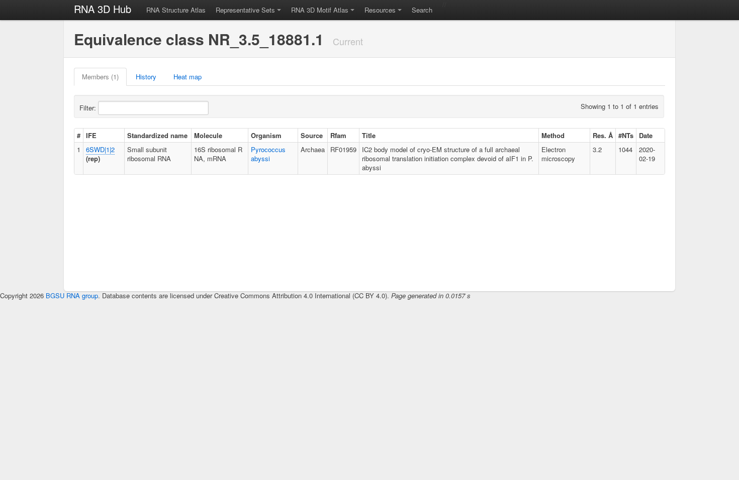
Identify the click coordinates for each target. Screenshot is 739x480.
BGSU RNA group (72, 295)
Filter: (88, 107)
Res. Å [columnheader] (603, 135)
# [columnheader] (78, 135)
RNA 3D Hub (102, 9)
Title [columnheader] (369, 135)
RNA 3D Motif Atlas (319, 10)
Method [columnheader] (553, 135)
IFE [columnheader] (91, 135)
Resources (380, 10)
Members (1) (100, 76)
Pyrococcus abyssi (268, 154)
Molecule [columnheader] (208, 135)
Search (422, 10)
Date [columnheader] (646, 135)
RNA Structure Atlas (176, 10)
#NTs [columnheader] (625, 135)
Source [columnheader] (312, 135)
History (146, 76)
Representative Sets (245, 10)
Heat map (187, 76)
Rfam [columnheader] (338, 135)
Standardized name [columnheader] (157, 135)
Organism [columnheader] (266, 135)
